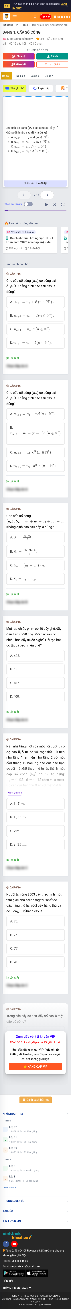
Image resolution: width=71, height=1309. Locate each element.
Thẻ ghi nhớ (17, 88)
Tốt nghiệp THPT (11, 25)
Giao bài (21, 64)
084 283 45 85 (20, 1260)
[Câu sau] (47, 195)
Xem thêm (9, 1187)
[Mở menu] (14, 17)
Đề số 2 (20, 75)
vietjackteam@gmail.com (25, 1266)
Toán (25, 25)
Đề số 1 (6, 75)
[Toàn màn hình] (62, 204)
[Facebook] (6, 1244)
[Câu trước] (24, 195)
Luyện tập (43, 88)
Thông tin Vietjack (16, 1287)
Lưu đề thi (54, 64)
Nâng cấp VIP (37, 1066)
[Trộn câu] (54, 204)
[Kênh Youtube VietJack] (14, 1244)
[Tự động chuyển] (46, 204)
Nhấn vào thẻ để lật (35, 183)
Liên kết (8, 1281)
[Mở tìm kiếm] (35, 17)
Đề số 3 (35, 75)
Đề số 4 (49, 75)
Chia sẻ (20, 56)
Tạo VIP (46, 16)
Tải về (54, 56)
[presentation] (31, 128)
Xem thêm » (15, 792)
